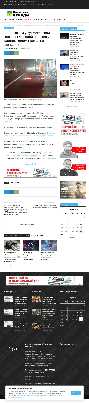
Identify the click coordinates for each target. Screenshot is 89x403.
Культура (48, 19)
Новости (48, 153)
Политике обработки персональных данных (30, 395)
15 (81, 224)
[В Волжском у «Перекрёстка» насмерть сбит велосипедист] (31, 245)
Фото (14, 4)
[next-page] (9, 265)
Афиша (25, 4)
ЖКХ (54, 19)
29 (81, 231)
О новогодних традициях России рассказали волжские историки (44, 206)
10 (62, 224)
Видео (20, 4)
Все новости (8, 4)
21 (77, 228)
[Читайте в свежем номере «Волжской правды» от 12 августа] (8, 324)
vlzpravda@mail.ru (49, 158)
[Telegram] (79, 7)
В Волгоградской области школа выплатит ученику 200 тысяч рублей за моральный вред (12, 257)
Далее (65, 19)
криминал (18, 182)
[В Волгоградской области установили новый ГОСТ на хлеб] (36, 326)
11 (66, 224)
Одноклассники (13, 156)
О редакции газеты (41, 4)
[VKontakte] (83, 7)
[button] (82, 20)
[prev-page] (5, 265)
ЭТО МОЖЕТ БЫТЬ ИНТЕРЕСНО (17, 235)
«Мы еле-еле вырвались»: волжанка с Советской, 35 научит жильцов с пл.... (77, 54)
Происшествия (38, 19)
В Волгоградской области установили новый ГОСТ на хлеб (49, 326)
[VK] (11, 53)
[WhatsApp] (16, 53)
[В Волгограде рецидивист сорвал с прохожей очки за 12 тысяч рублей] (64, 83)
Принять (76, 393)
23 (84, 228)
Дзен (40, 156)
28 (77, 231)
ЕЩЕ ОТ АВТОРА (37, 235)
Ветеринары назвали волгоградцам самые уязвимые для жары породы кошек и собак (49, 313)
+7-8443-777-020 (49, 370)
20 (73, 228)
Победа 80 (28, 19)
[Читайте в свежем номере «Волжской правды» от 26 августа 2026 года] (8, 299)
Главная (7, 25)
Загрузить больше (71, 106)
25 (66, 231)
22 (81, 228)
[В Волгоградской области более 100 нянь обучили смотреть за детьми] (36, 299)
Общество (19, 19)
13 (73, 224)
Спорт (59, 19)
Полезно (31, 4)
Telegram (33, 156)
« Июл (72, 237)
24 (62, 231)
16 (84, 224)
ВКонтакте (25, 156)
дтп (12, 182)
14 (77, 224)
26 (69, 231)
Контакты (51, 4)
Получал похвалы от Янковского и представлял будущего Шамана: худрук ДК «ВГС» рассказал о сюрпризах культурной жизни (15, 209)
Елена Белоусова (11, 48)
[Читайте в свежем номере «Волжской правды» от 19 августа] (8, 312)
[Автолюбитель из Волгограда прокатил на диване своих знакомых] (49, 245)
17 (62, 228)
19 (69, 228)
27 (73, 231)
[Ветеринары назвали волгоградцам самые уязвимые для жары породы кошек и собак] (36, 312)
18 (66, 228)
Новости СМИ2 (31, 164)
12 (69, 224)
